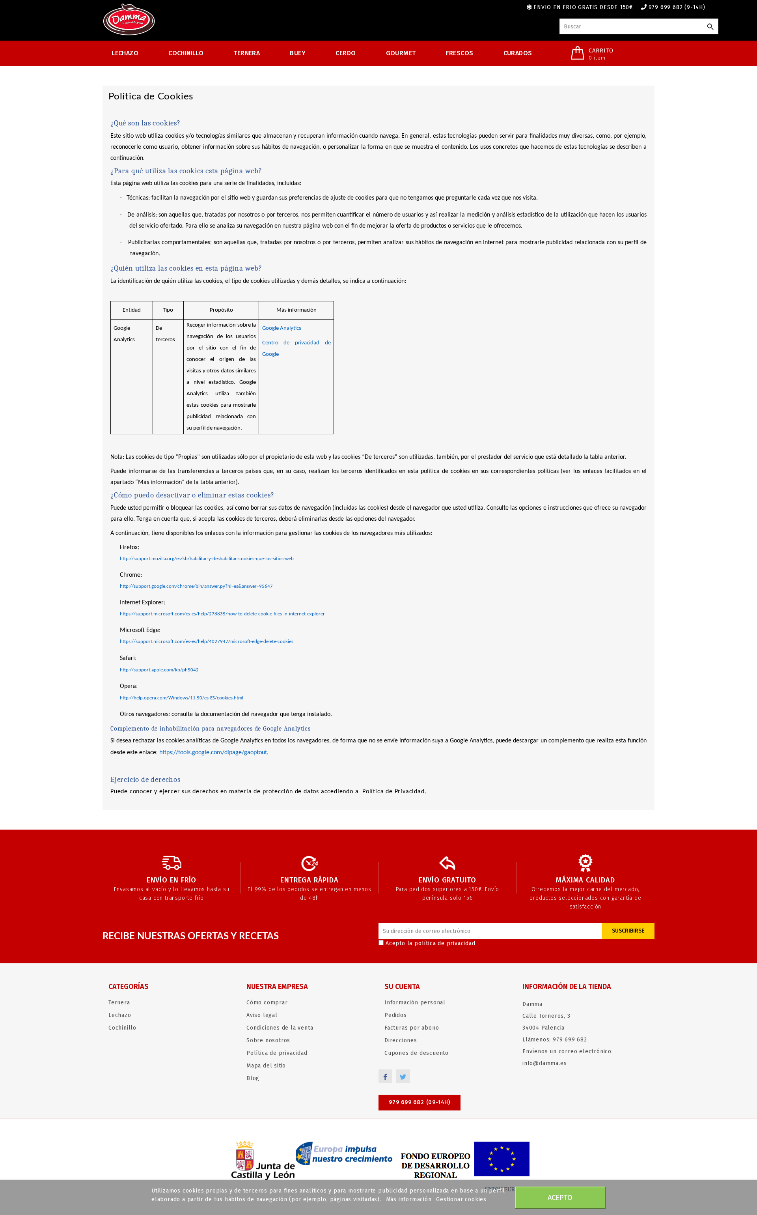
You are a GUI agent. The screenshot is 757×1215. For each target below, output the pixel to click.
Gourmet (401, 53)
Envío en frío (171, 880)
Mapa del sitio (266, 1065)
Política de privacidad (277, 1053)
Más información (410, 1199)
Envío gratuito (447, 880)
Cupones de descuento (416, 1053)
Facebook (385, 1076)
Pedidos (395, 1015)
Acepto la (430, 943)
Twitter (403, 1076)
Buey (298, 53)
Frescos (460, 53)
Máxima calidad (585, 880)
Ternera (246, 53)
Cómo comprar (267, 1002)
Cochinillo (185, 53)
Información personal (415, 1002)
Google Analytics (281, 328)
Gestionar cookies (461, 1199)
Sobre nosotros (268, 1040)
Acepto (560, 1197)
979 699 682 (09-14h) (419, 1102)
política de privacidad (444, 943)
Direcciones (400, 1040)
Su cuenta (402, 986)
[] (710, 27)
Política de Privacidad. (393, 792)
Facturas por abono (411, 1027)
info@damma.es (544, 1063)
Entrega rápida (309, 880)
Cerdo (346, 53)
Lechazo (125, 53)
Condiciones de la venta (279, 1027)
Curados (517, 53)
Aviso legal (262, 1015)
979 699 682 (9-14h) (677, 7)
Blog (252, 1078)
